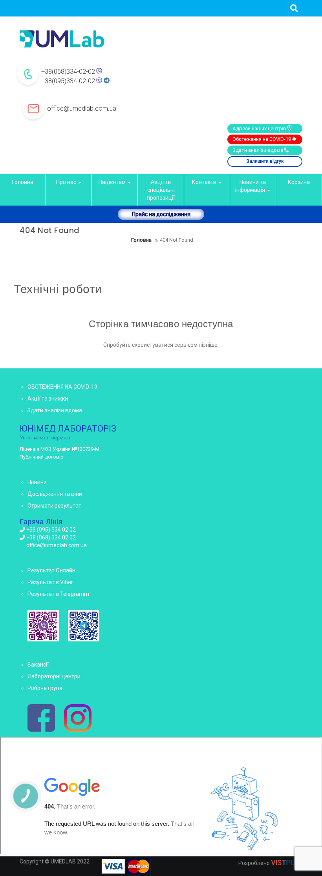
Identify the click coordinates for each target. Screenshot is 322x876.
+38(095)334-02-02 (68, 81)
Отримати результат (54, 506)
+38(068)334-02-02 (68, 71)
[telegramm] (83, 625)
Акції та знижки (47, 398)
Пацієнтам (113, 182)
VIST (286, 862)
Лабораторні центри (53, 676)
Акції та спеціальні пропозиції (161, 190)
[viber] (43, 625)
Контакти (205, 182)
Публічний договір (42, 457)
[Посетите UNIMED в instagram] (77, 719)
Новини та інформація (250, 186)
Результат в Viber (50, 582)
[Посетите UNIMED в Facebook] (41, 719)
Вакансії (38, 664)
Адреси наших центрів (259, 128)
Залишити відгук (265, 161)
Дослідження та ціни (54, 494)
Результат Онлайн (51, 570)
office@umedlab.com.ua (81, 108)
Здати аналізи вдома (257, 150)
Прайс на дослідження (161, 214)
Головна (22, 182)
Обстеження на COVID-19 (261, 139)
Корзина (299, 182)
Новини (37, 482)
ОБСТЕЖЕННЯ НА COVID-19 (62, 387)
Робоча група (44, 688)
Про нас (66, 182)
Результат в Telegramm (58, 594)
